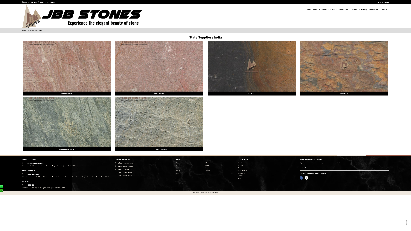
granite (240, 163)
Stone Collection (328, 9)
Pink (177, 173)
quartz (240, 168)
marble (240, 165)
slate (239, 178)
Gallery (354, 9)
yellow (208, 170)
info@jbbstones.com (47, 2)
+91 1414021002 (124, 169)
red (207, 168)
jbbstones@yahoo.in (125, 166)
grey (177, 168)
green (207, 165)
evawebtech (214, 192)
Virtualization (383, 2)
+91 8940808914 (124, 175)
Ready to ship (374, 9)
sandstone (241, 173)
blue (207, 163)
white (178, 170)
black (178, 163)
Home (309, 9)
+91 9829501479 (30, 2)
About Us (316, 9)
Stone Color (343, 9)
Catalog (364, 9)
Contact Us (385, 9)
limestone (241, 175)
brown (178, 165)
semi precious (242, 170)
